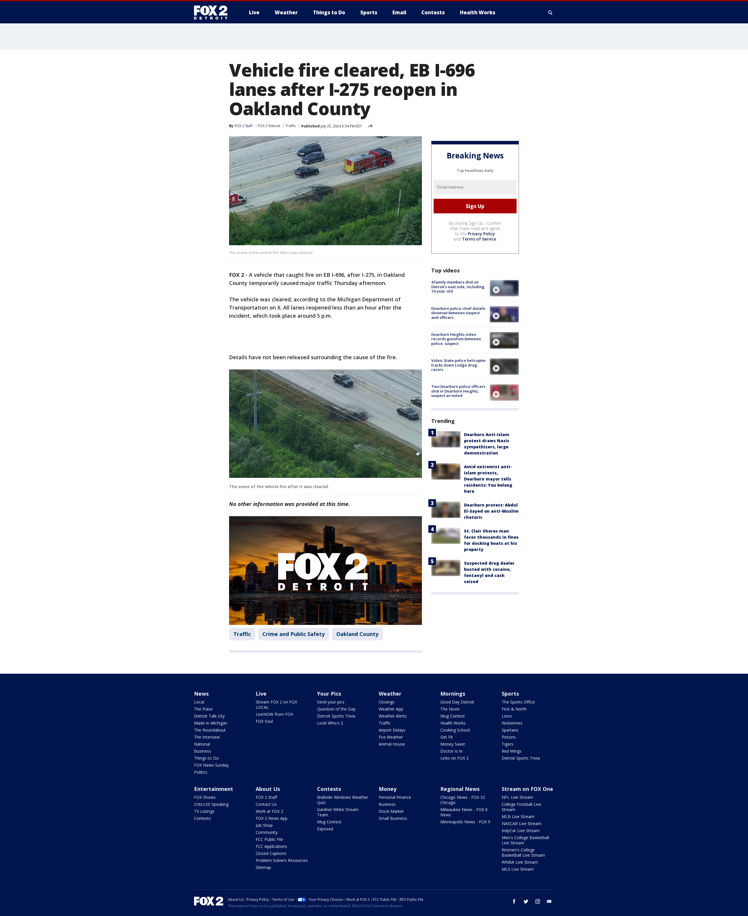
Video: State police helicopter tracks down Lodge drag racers (458, 365)
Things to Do (206, 758)
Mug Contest (452, 716)
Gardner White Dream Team (338, 812)
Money (387, 788)
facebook (514, 901)
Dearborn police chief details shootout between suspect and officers (458, 312)
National (202, 744)
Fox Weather (391, 737)
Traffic (290, 125)
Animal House (392, 744)
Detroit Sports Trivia (336, 716)
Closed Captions (271, 853)
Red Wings (512, 751)
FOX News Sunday (211, 765)
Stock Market (391, 811)
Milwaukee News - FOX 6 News (464, 812)
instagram (537, 901)
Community (267, 832)
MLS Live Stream (518, 869)
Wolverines (512, 723)
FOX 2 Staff (266, 797)
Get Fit (446, 737)
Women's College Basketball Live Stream (523, 852)
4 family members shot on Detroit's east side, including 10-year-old (457, 286)
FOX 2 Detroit (269, 125)
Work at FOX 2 (269, 811)
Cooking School (455, 730)
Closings (386, 702)
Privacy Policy (481, 233)
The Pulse (203, 709)
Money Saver (452, 744)
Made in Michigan (210, 723)
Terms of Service (479, 239)
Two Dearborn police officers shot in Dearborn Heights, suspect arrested (458, 391)
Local (199, 702)
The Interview (207, 737)
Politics (200, 772)
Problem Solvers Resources (282, 860)
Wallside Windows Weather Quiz (342, 799)
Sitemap (263, 867)
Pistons (509, 737)
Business (202, 751)
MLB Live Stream (518, 816)
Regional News (459, 788)
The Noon (450, 709)
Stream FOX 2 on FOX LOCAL (276, 704)
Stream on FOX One (527, 788)
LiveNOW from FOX (274, 714)
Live (261, 693)
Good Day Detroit (457, 702)
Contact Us (266, 804)
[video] (504, 288)
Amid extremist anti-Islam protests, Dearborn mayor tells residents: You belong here (488, 479)
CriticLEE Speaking (211, 804)
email (549, 901)
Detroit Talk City (209, 716)
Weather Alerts (393, 716)
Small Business (393, 818)
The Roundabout (210, 730)
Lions (507, 716)
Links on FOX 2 (454, 758)
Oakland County (357, 633)
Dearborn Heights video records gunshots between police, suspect (456, 338)
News (201, 693)
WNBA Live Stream (520, 862)
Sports (510, 693)
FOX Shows (205, 797)
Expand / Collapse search (550, 12)
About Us (268, 788)
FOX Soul (264, 721)
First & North (514, 709)
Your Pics (329, 693)
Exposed (325, 829)
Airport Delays (392, 730)
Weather (390, 693)
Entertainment (213, 788)
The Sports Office (518, 702)
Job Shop (264, 825)
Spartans (510, 730)
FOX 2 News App (272, 818)
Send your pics (330, 702)
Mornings (452, 693)
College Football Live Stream (521, 806)
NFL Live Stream (517, 797)
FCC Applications (271, 846)
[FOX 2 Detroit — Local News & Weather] (213, 13)
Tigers (507, 744)
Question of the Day (336, 709)
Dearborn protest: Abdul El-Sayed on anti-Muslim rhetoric (491, 511)
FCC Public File (269, 839)
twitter (526, 901)
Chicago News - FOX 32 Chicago (462, 799)
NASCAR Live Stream (521, 823)
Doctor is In (451, 751)
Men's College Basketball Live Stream (525, 840)
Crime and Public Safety (293, 633)
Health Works (453, 723)
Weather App (391, 709)
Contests (202, 818)
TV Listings (204, 811)
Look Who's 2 (330, 723)
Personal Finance (395, 797)
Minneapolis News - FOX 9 (465, 822)
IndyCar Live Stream (521, 830)
